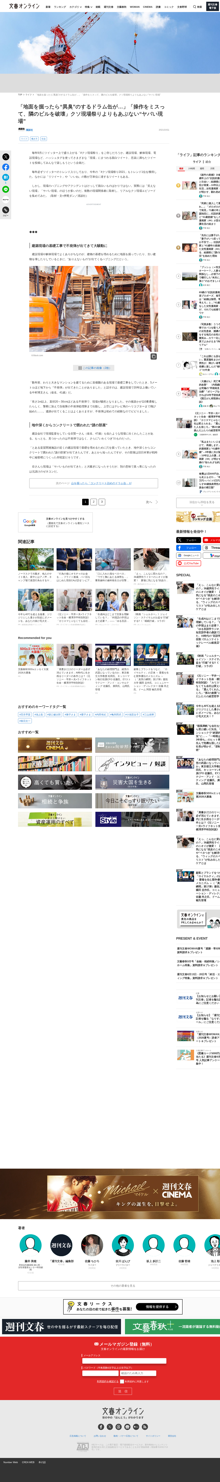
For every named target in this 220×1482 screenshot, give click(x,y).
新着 (48, 6)
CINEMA (147, 6)
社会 (44, 139)
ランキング (60, 6)
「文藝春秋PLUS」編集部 (208, 435)
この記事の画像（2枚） (97, 367)
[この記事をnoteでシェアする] (5, 200)
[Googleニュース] (127, 1427)
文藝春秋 (121, 6)
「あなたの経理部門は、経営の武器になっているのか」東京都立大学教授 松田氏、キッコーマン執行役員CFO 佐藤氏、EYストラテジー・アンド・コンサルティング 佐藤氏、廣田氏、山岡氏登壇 (113, 681)
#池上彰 (39, 714)
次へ (149, 502)
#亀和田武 (115, 714)
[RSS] (145, 1427)
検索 (199, 6)
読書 (158, 6)
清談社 (29, 130)
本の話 (42, 1462)
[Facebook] (101, 1427)
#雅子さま (70, 714)
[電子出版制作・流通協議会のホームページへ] (82, 1447)
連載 (98, 6)
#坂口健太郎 (54, 714)
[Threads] (119, 1427)
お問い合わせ (100, 1436)
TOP (20, 95)
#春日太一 (24, 721)
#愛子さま (85, 714)
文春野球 (182, 6)
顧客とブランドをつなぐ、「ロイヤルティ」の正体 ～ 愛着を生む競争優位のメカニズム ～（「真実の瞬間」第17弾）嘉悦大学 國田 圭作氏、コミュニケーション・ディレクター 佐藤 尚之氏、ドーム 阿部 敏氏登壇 (151, 681)
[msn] (136, 1427)
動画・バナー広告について (126, 1436)
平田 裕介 (206, 196)
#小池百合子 (132, 714)
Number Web (10, 1462)
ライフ (28, 95)
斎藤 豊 (206, 406)
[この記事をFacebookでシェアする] (5, 168)
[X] (110, 1427)
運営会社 (172, 1436)
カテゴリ (74, 6)
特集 (87, 6)
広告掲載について (78, 1436)
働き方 (34, 139)
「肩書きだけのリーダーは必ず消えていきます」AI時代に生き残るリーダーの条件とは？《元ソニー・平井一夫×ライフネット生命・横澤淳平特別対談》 (74, 677)
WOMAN (135, 6)
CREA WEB (28, 1462)
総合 (208, 161)
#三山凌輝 (148, 714)
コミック (169, 6)
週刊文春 (108, 6)
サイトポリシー (153, 1436)
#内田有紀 (100, 714)
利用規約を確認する (108, 1381)
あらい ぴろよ (208, 374)
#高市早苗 (24, 714)
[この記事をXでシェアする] (5, 157)
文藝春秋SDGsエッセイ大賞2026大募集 (33, 672)
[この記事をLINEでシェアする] (5, 190)
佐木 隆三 (206, 285)
